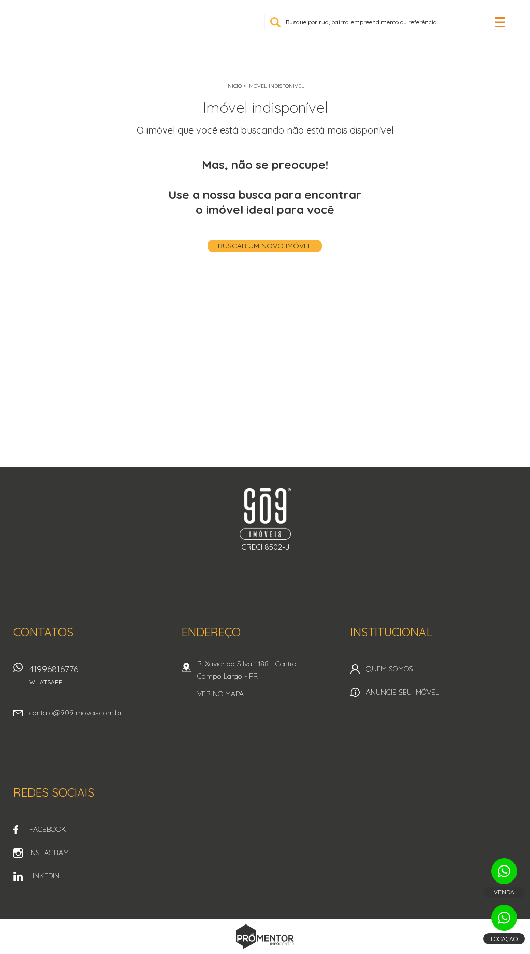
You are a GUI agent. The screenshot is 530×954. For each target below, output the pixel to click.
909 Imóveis (265, 514)
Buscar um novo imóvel (265, 246)
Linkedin (44, 875)
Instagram (49, 852)
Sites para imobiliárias (265, 951)
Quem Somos (389, 668)
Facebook (47, 829)
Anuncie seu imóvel (402, 692)
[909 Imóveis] (90, 31)
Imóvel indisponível (275, 86)
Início (234, 86)
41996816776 (53, 674)
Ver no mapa (220, 693)
